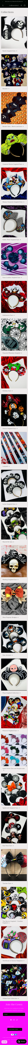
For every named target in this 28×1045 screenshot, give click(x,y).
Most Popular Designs (10, 617)
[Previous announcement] (2, 1)
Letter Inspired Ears (9, 504)
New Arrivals (7, 655)
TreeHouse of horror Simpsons (13, 961)
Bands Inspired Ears (9, 51)
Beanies (5, 89)
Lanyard (5, 466)
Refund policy (22, 1037)
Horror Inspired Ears (9, 428)
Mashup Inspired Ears (10, 580)
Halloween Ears (8, 315)
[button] (2, 5)
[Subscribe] (23, 1014)
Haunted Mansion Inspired (11, 353)
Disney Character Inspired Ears (13, 202)
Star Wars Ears (7, 846)
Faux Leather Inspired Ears (11, 277)
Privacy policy (7, 1039)
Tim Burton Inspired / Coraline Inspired (13, 922)
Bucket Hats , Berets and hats (12, 126)
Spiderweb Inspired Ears (10, 808)
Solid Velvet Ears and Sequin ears (14, 769)
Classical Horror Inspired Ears (12, 164)
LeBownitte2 (8, 1037)
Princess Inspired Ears (10, 731)
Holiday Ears (7, 391)
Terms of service (14, 1039)
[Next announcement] (25, 1)
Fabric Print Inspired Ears (11, 240)
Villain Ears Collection (10, 998)
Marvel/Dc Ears (7, 542)
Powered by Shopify (15, 1037)
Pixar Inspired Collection (11, 693)
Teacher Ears (7, 883)
